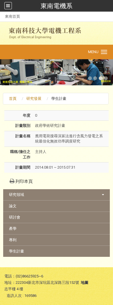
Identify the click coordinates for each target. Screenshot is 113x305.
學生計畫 (16, 251)
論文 (13, 206)
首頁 (13, 98)
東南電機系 (56, 6)
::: (2, 16)
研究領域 (16, 194)
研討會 (14, 217)
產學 (13, 228)
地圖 (84, 282)
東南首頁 (12, 16)
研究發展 (33, 98)
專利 (13, 240)
